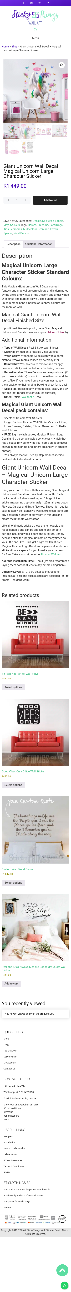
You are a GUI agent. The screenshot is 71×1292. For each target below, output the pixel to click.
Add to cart (50, 200)
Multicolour (30, 229)
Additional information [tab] (38, 244)
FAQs (6, 1044)
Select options (13, 687)
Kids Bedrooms (12, 229)
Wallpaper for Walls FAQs (16, 1201)
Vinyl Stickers (11, 225)
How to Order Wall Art (15, 1148)
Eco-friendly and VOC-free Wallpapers (23, 1195)
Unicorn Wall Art (51, 554)
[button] (62, 65)
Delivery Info (10, 1056)
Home (5, 46)
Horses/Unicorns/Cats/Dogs (45, 225)
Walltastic (28, 397)
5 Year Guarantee (12, 1160)
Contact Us (9, 1068)
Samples (8, 1136)
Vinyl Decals (21, 233)
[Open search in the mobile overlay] (35, 30)
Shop (14, 46)
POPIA (7, 1172)
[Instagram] (31, 3)
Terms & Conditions (13, 1166)
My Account (9, 1062)
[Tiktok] (47, 3)
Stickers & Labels (52, 221)
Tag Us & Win (10, 1050)
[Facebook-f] (23, 3)
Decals (37, 221)
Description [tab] (14, 244)
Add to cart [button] (11, 983)
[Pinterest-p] (39, 3)
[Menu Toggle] (35, 38)
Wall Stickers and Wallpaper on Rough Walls (26, 1189)
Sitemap (7, 1207)
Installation (9, 1142)
